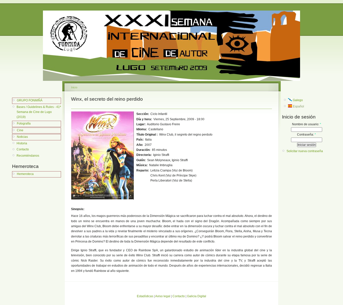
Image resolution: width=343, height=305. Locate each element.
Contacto (23, 149)
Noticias (22, 137)
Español (298, 106)
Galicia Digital (196, 296)
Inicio (74, 87)
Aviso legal (162, 296)
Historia (22, 143)
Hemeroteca (25, 174)
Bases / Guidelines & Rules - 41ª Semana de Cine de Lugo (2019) (39, 112)
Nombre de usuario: (306, 124)
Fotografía (24, 123)
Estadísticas (145, 296)
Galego (297, 100)
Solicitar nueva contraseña (305, 151)
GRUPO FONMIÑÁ (29, 100)
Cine (20, 130)
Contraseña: (306, 134)
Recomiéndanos (28, 155)
